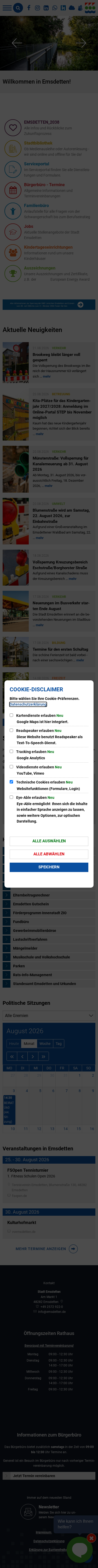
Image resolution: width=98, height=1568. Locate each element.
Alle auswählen (49, 841)
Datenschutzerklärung (28, 704)
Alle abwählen (49, 854)
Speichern (49, 867)
